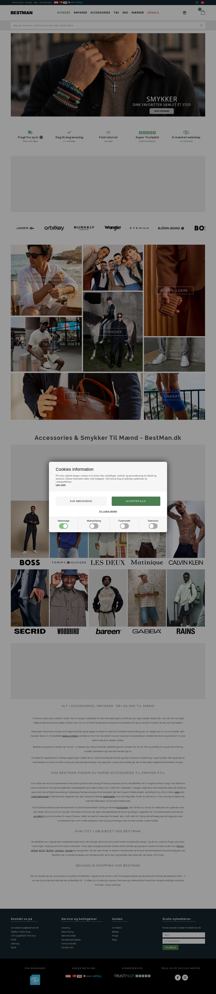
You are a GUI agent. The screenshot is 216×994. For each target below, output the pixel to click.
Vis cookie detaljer (108, 511)
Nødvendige (63, 521)
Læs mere (61, 485)
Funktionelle (124, 521)
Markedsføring (94, 521)
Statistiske (153, 521)
